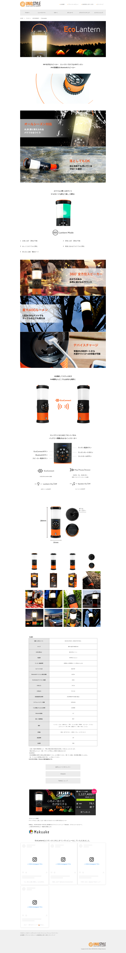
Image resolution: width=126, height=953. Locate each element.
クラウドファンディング (84, 12)
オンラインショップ (98, 12)
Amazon (63, 774)
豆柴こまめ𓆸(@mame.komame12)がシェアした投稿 (66, 882)
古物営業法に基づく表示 (87, 4)
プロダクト (27, 12)
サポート (56, 12)
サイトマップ (100, 4)
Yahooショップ (63, 780)
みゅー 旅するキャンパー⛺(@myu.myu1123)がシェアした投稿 (41, 924)
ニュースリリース (41, 12)
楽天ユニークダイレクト (63, 767)
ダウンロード (70, 12)
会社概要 (62, 4)
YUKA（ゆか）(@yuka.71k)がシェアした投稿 (93, 882)
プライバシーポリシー (73, 4)
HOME (21, 18)
